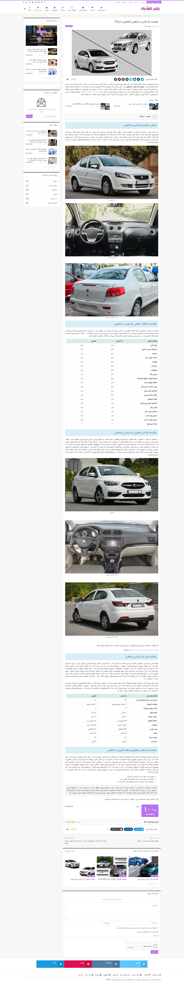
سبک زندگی (83, 10)
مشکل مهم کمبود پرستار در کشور (148, 841)
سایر (29, 10)
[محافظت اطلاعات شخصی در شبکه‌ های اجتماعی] (52, 71)
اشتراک (29, 116)
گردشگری (54, 190)
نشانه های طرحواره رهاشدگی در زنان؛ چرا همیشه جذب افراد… (37, 141)
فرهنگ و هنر (72, 10)
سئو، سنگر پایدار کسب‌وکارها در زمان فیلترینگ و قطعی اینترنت (41, 37)
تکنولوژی (55, 10)
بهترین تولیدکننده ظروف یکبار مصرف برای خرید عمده (38, 61)
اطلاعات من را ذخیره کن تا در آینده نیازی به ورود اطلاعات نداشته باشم (136, 928)
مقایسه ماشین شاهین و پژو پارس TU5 (145, 650)
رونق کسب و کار (41, 32)
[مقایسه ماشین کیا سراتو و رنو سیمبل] (80, 866)
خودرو (47, 10)
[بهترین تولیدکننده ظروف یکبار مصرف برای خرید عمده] (52, 62)
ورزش (63, 10)
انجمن (135, 2)
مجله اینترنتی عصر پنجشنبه (90, 92)
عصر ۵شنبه (101, 10)
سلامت (92, 10)
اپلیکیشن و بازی (52, 203)
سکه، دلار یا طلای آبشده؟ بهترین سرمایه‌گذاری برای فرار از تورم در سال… (37, 51)
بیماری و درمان (53, 185)
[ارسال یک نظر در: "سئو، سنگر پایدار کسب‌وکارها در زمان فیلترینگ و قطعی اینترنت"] (32, 43)
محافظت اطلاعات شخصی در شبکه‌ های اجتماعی (36, 70)
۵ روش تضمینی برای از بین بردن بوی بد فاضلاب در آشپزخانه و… (37, 159)
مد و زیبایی (54, 198)
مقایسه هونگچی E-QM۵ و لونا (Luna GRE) (86, 104)
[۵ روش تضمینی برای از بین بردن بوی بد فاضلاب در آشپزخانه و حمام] (52, 160)
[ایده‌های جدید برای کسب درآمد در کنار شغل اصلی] (52, 133)
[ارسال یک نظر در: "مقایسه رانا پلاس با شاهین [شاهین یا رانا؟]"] (67, 79)
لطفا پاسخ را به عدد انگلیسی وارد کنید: (147, 932)
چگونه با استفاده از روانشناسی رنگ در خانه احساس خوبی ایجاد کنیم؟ (85, 842)
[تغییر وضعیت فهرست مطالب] (153, 117)
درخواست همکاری (121, 2)
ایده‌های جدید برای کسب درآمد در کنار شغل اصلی (36, 132)
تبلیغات (130, 2)
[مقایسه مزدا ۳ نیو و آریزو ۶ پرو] (153, 106)
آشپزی (55, 194)
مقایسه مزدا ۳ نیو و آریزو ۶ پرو (138, 104)
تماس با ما (142, 2)
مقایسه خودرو (69, 26)
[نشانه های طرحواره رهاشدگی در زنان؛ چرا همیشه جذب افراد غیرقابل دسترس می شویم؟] (52, 142)
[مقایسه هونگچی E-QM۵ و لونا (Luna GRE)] (105, 106)
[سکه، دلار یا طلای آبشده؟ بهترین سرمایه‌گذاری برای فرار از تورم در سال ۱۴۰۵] (52, 51)
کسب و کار (38, 10)
